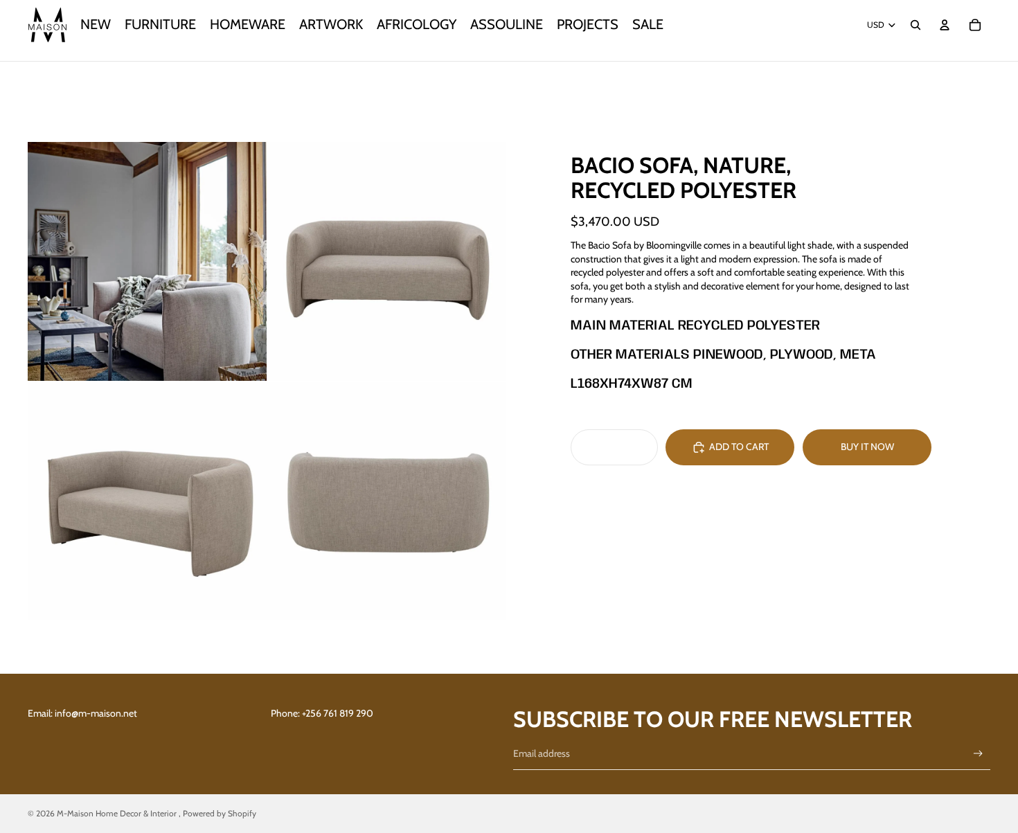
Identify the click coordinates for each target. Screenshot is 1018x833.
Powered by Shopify (219, 813)
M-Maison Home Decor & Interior (118, 813)
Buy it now (867, 446)
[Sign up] (978, 754)
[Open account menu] (944, 25)
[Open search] (915, 25)
